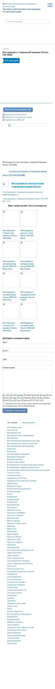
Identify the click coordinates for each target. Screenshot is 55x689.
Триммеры (11, 601)
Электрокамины (14, 641)
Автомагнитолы (14, 433)
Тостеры (10, 598)
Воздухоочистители (16, 462)
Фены (9, 609)
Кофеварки (12, 497)
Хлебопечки (12, 617)
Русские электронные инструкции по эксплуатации (21, 10)
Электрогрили (13, 638)
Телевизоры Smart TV (16, 590)
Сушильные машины (16, 585)
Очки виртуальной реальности (20, 550)
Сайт (5, 359)
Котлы (10, 494)
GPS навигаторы (14, 427)
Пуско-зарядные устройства (20, 563)
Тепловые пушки (14, 593)
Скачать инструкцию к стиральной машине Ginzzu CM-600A (25, 173)
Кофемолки (12, 502)
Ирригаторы (12, 483)
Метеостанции (13, 521)
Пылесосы (11, 566)
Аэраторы (11, 449)
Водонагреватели (14, 459)
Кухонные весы (14, 510)
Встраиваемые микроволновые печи (23, 467)
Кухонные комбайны (16, 513)
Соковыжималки (14, 579)
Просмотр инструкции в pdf (17, 109)
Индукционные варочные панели (21, 481)
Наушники (11, 545)
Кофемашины (13, 499)
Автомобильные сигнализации (20, 446)
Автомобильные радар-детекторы (22, 443)
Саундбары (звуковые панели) (20, 571)
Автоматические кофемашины (20, 435)
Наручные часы (14, 539)
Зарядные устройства (16, 478)
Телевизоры (12, 587)
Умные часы (12, 606)
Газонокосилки (14, 475)
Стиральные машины (16, 582)
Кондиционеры (14, 491)
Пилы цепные (13, 555)
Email (5, 351)
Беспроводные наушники (18, 454)
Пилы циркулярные (15, 558)
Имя (5, 342)
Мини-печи (11, 529)
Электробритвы (14, 633)
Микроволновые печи (16, 523)
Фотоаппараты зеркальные (19, 614)
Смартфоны (12, 574)
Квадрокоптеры (14, 486)
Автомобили (12, 438)
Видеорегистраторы (16, 457)
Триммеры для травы (16, 603)
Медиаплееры (13, 518)
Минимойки (12, 531)
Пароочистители (14, 553)
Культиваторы (13, 505)
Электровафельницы (16, 635)
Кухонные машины (15, 515)
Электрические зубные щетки (20, 627)
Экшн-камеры (13, 625)
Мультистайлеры (14, 537)
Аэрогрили (11, 451)
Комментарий (9, 367)
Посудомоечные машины (18, 561)
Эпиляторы (12, 643)
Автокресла (12, 430)
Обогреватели (13, 547)
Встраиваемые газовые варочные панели (25, 465)
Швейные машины (15, 622)
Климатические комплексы (19, 489)
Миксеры (11, 526)
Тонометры (12, 595)
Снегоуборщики (14, 577)
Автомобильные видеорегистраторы (23, 441)
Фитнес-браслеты (15, 611)
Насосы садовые (14, 542)
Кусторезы (12, 507)
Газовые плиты (13, 473)
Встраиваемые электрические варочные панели (28, 470)
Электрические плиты (16, 630)
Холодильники (13, 619)
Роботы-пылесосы (15, 569)
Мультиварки (12, 534)
